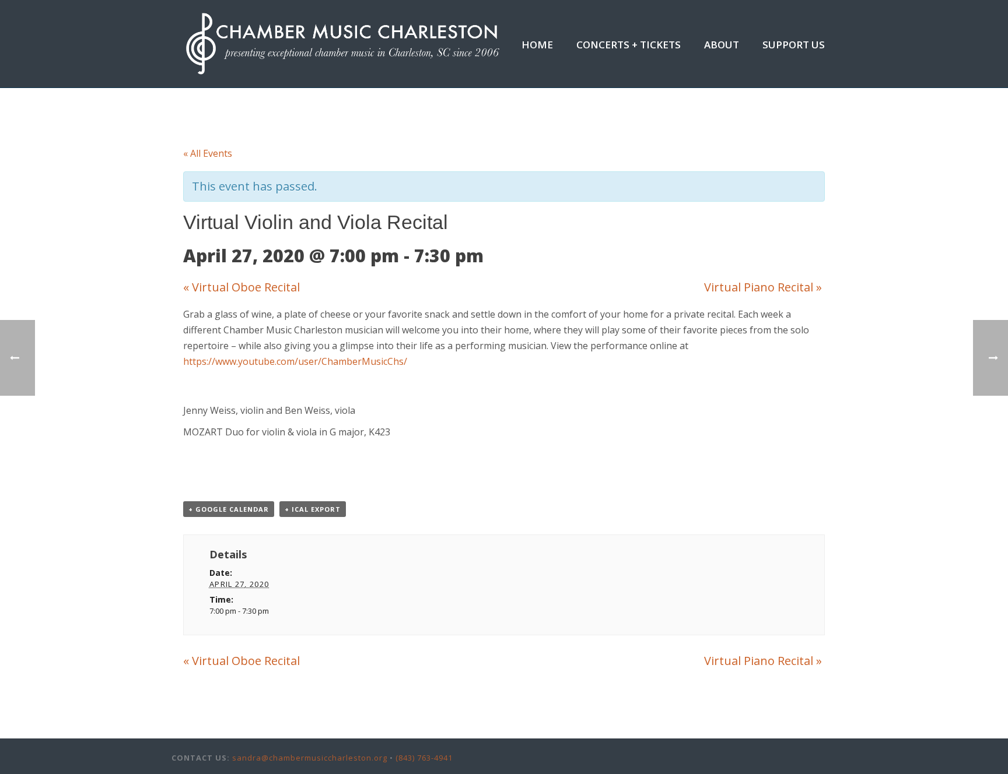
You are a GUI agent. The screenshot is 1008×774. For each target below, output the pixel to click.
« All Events (207, 153)
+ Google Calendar (228, 509)
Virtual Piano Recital (763, 287)
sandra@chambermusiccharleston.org (309, 757)
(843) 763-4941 (424, 757)
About (721, 44)
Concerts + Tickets (628, 44)
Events (665, 105)
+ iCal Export (313, 509)
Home (537, 44)
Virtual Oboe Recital (241, 287)
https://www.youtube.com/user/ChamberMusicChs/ (295, 361)
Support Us (793, 44)
